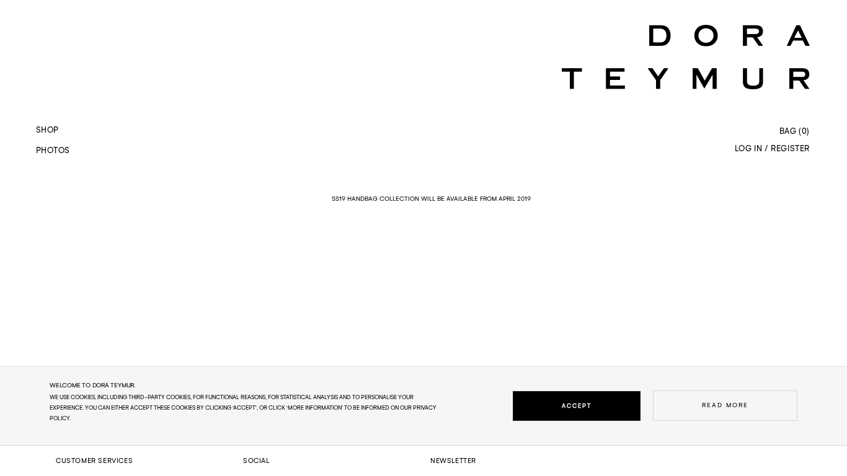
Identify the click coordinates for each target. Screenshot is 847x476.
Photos (52, 150)
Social (256, 461)
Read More (725, 405)
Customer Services (94, 461)
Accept (577, 405)
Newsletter (453, 461)
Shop (47, 129)
